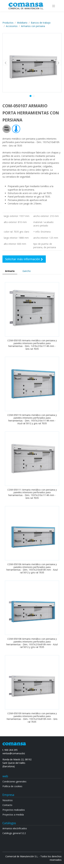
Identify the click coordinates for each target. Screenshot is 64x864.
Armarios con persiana (33, 26)
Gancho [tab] (26, 271)
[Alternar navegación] (54, 6)
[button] (6, 62)
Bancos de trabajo (41, 22)
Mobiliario (22, 22)
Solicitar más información (23, 259)
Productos (7, 22)
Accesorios (12, 26)
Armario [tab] (10, 271)
